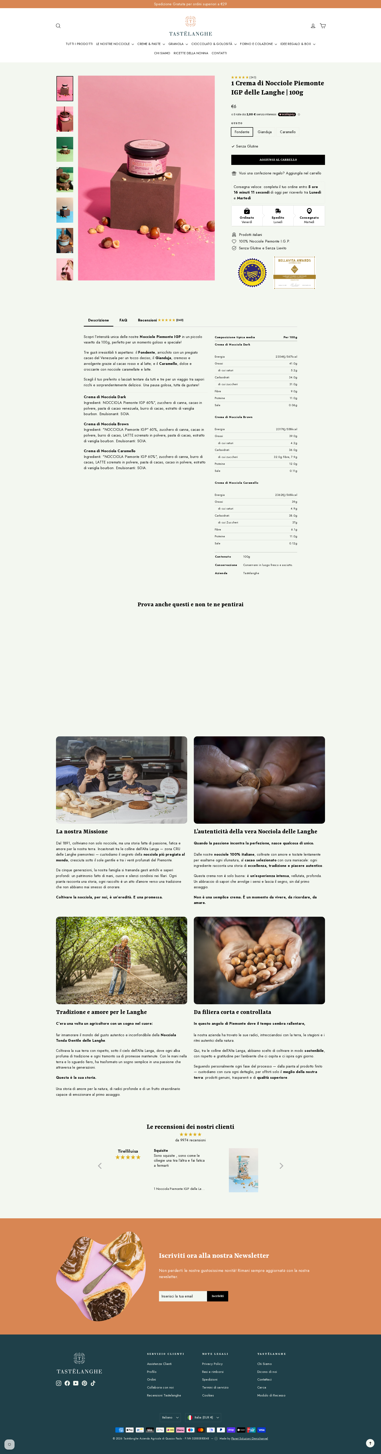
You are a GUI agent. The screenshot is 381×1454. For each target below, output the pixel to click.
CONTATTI (219, 53)
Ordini (151, 1379)
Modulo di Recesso (271, 1395)
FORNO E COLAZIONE (257, 44)
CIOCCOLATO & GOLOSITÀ (212, 44)
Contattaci (264, 1379)
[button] (240, 77)
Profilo (152, 1371)
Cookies (208, 1395)
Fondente (242, 131)
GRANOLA (176, 44)
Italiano (167, 1417)
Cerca (261, 1387)
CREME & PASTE (149, 44)
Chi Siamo (264, 1363)
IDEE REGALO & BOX (296, 44)
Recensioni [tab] (160, 320)
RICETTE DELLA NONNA (191, 53)
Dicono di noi (267, 1371)
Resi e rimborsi (213, 1371)
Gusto (237, 123)
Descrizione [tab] (98, 320)
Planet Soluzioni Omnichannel (249, 1439)
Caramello (288, 131)
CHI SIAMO (162, 53)
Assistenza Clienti (159, 1363)
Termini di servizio (215, 1387)
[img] (190, 1134)
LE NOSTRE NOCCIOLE (113, 44)
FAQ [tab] (123, 320)
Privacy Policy (212, 1363)
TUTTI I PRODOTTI (79, 44)
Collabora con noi (160, 1387)
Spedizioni (210, 1379)
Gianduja (265, 131)
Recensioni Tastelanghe (164, 1395)
